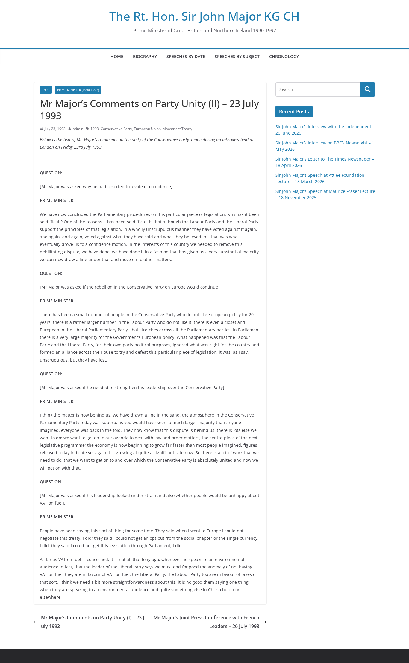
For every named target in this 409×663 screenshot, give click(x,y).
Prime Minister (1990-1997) (78, 90)
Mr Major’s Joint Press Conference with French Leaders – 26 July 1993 (206, 622)
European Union (147, 128)
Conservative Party (116, 128)
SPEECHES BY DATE (185, 56)
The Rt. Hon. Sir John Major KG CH (204, 16)
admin (78, 128)
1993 (45, 90)
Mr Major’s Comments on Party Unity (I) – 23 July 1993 (92, 622)
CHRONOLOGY (284, 56)
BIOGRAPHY (145, 56)
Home (116, 56)
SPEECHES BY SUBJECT (237, 56)
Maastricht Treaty (177, 128)
